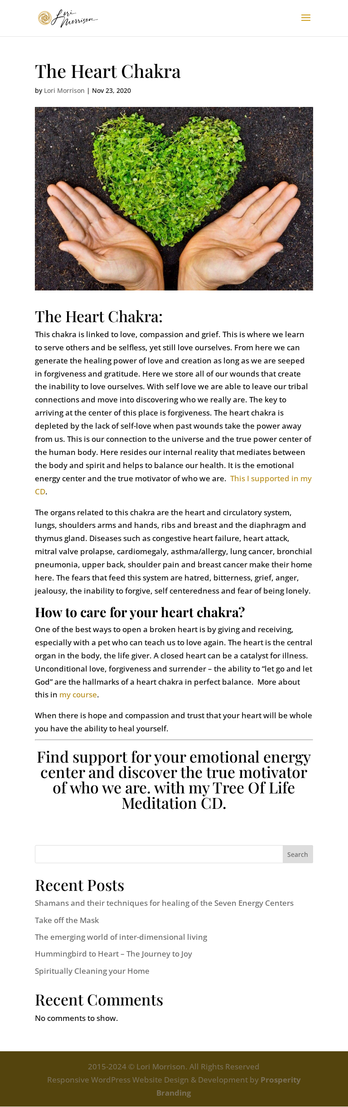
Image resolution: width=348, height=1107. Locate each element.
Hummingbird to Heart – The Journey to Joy (113, 953)
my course (78, 694)
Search (297, 854)
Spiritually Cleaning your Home (92, 971)
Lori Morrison (64, 90)
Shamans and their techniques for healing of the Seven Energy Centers (164, 903)
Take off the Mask (67, 920)
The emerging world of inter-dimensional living (121, 937)
